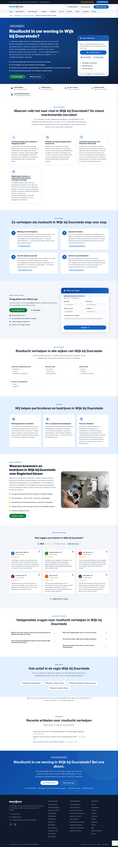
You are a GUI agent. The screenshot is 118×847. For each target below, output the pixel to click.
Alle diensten (95, 807)
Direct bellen (18, 77)
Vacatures (86, 11)
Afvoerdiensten (32, 11)
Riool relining (51, 833)
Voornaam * (67, 301)
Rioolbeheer (51, 822)
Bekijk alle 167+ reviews (60, 599)
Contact (94, 11)
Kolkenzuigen (52, 836)
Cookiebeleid (105, 844)
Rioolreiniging (52, 819)
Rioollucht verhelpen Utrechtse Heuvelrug (83, 683)
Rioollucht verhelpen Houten (55, 683)
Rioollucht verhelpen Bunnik (32, 683)
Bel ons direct (18, 516)
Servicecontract (85, 7)
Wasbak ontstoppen (75, 816)
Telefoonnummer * (69, 308)
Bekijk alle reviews (73, 544)
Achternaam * (89, 301)
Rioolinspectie (52, 816)
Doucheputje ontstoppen (77, 813)
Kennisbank (94, 822)
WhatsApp (36, 310)
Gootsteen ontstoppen (76, 810)
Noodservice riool (53, 830)
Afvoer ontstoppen (75, 804)
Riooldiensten (20, 11)
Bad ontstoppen (74, 819)
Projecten (53, 11)
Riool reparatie (52, 813)
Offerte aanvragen (101, 7)
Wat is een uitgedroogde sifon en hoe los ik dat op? (80, 632)
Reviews (69, 11)
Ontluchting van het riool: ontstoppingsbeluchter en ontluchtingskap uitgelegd (58, 731)
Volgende (84, 327)
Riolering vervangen (53, 810)
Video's (77, 11)
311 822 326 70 (103, 2)
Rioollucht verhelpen (28, 15)
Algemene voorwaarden (95, 844)
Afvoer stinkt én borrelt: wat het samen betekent (48, 742)
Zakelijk (43, 11)
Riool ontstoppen (53, 804)
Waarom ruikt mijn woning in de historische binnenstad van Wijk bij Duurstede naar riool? (30, 633)
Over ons (61, 11)
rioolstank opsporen (44, 698)
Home (11, 11)
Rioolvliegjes (51, 825)
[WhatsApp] (10, 824)
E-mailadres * (89, 308)
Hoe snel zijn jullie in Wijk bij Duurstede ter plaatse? (80, 639)
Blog (92, 828)
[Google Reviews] (14, 824)
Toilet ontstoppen (75, 807)
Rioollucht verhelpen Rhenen (60, 688)
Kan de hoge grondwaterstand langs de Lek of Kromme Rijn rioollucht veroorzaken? (30, 641)
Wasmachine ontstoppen (77, 828)
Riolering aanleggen (53, 807)
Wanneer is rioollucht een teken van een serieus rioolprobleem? (78, 646)
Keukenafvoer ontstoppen (77, 822)
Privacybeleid (83, 844)
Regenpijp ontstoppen (76, 825)
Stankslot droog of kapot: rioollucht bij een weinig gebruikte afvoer (55, 737)
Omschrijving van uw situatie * (72, 315)
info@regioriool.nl (45, 2)
